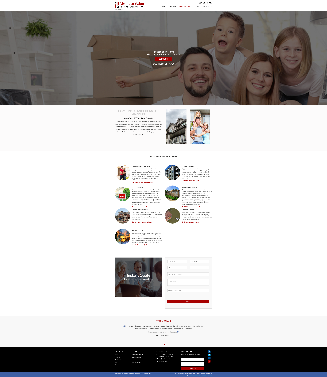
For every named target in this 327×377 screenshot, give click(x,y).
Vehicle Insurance (136, 357)
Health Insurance (136, 362)
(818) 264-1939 (166, 64)
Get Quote (163, 59)
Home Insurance (136, 359)
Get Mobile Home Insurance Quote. (192, 207)
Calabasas (127, 373)
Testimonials (163, 321)
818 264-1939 (205, 3)
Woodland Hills (139, 373)
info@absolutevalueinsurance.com (168, 359)
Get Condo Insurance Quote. (190, 180)
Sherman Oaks (147, 373)
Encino (132, 373)
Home (163, 7)
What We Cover (185, 7)
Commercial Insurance (137, 354)
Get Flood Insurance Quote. (190, 222)
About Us (172, 7)
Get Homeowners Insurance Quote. (143, 182)
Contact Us (207, 7)
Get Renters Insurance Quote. (141, 207)
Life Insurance (135, 365)
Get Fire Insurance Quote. (140, 245)
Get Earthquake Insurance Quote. (142, 222)
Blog (198, 7)
